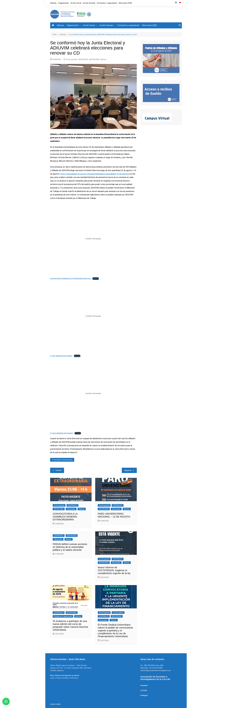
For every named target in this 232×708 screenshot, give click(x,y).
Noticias (53, 3)
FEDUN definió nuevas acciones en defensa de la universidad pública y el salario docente (70, 547)
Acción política (118, 612)
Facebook (144, 685)
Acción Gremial (89, 3)
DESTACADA (94, 59)
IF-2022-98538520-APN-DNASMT (61, 356)
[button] (6, 701)
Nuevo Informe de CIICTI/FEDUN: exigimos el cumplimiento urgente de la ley (114, 570)
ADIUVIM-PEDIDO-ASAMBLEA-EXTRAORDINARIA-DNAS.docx (70, 278)
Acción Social (75, 3)
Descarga (95, 278)
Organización (63, 3)
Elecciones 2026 (125, 3)
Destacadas (71, 509)
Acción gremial (71, 59)
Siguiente (127, 470)
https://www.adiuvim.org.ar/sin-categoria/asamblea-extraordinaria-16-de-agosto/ (94, 174)
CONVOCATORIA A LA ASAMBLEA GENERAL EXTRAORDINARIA (65, 516)
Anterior (58, 470)
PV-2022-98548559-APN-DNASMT (61, 433)
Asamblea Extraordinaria (63, 460)
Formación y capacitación (107, 3)
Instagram (144, 695)
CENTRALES (83, 59)
